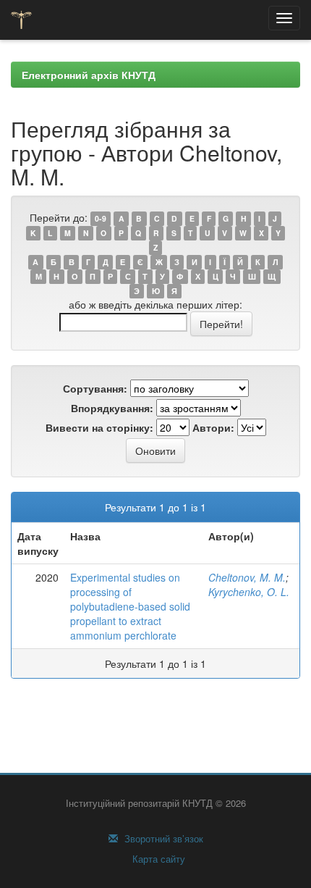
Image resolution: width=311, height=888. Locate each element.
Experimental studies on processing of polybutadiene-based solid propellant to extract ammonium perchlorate (130, 606)
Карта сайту (157, 859)
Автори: (213, 427)
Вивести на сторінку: (99, 427)
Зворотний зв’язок (162, 838)
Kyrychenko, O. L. (248, 592)
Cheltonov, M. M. (247, 577)
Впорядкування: (112, 408)
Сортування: (95, 388)
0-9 (100, 218)
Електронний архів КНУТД (89, 74)
